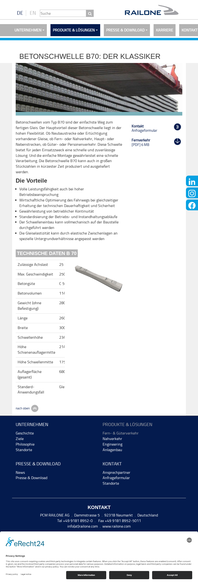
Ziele (20, 438)
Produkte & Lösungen (74, 30)
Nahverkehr (112, 438)
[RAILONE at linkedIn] (192, 181)
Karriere (164, 30)
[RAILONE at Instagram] (192, 192)
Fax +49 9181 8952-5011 (119, 520)
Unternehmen (28, 30)
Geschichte (25, 433)
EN (33, 13)
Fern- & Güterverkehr (121, 433)
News (20, 472)
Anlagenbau (112, 449)
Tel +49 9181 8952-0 (75, 520)
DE (20, 13)
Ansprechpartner (116, 472)
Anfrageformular (116, 477)
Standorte (24, 449)
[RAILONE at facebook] (192, 205)
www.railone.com (116, 526)
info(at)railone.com (82, 526)
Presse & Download (125, 30)
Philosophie (25, 444)
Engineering (112, 444)
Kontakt (112, 464)
